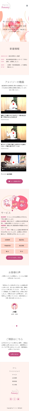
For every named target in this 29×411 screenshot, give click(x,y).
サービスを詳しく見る (14, 257)
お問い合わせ (14, 354)
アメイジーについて (14, 371)
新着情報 (14, 381)
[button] (12, 210)
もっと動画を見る (15, 181)
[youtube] (18, 399)
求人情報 (14, 384)
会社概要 (14, 378)
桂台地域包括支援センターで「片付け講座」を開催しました (16, 60)
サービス (14, 374)
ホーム (14, 368)
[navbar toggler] (27, 5)
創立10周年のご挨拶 (14, 56)
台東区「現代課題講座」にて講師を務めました (17, 66)
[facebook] (10, 399)
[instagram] (14, 399)
